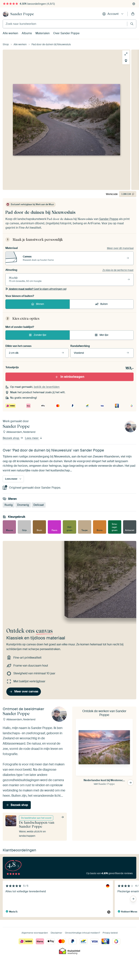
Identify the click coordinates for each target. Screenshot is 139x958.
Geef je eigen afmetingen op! (37, 289)
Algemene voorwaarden (35, 932)
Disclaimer (56, 932)
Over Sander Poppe (66, 33)
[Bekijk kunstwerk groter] (126, 54)
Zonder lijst (40, 335)
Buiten (104, 304)
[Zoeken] (131, 23)
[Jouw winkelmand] (132, 13)
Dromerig (23, 505)
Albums (27, 33)
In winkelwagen (72, 377)
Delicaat (38, 505)
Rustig (9, 505)
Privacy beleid (110, 932)
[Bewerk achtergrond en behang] (126, 61)
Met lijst (104, 335)
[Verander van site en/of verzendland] (133, 4)
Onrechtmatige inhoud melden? (82, 932)
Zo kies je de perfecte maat (118, 270)
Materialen (42, 33)
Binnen (40, 304)
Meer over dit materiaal (120, 248)
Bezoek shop (11, 438)
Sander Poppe (22, 14)
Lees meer (32, 438)
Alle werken (10, 33)
